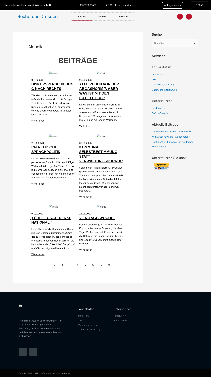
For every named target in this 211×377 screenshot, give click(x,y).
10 (93, 264)
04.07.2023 (37, 213)
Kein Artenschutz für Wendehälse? (171, 136)
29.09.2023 (85, 79)
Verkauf (102, 16)
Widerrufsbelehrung (163, 84)
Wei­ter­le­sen (37, 120)
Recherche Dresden (37, 16)
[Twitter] (189, 17)
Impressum (158, 74)
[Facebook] (180, 17)
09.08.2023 (85, 143)
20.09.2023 (37, 143)
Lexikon (123, 16)
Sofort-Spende (160, 113)
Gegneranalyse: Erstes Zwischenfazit (172, 131)
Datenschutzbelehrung (164, 89)
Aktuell (82, 16)
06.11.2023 (37, 79)
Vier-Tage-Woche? (97, 218)
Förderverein (159, 108)
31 (108, 264)
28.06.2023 (85, 213)
